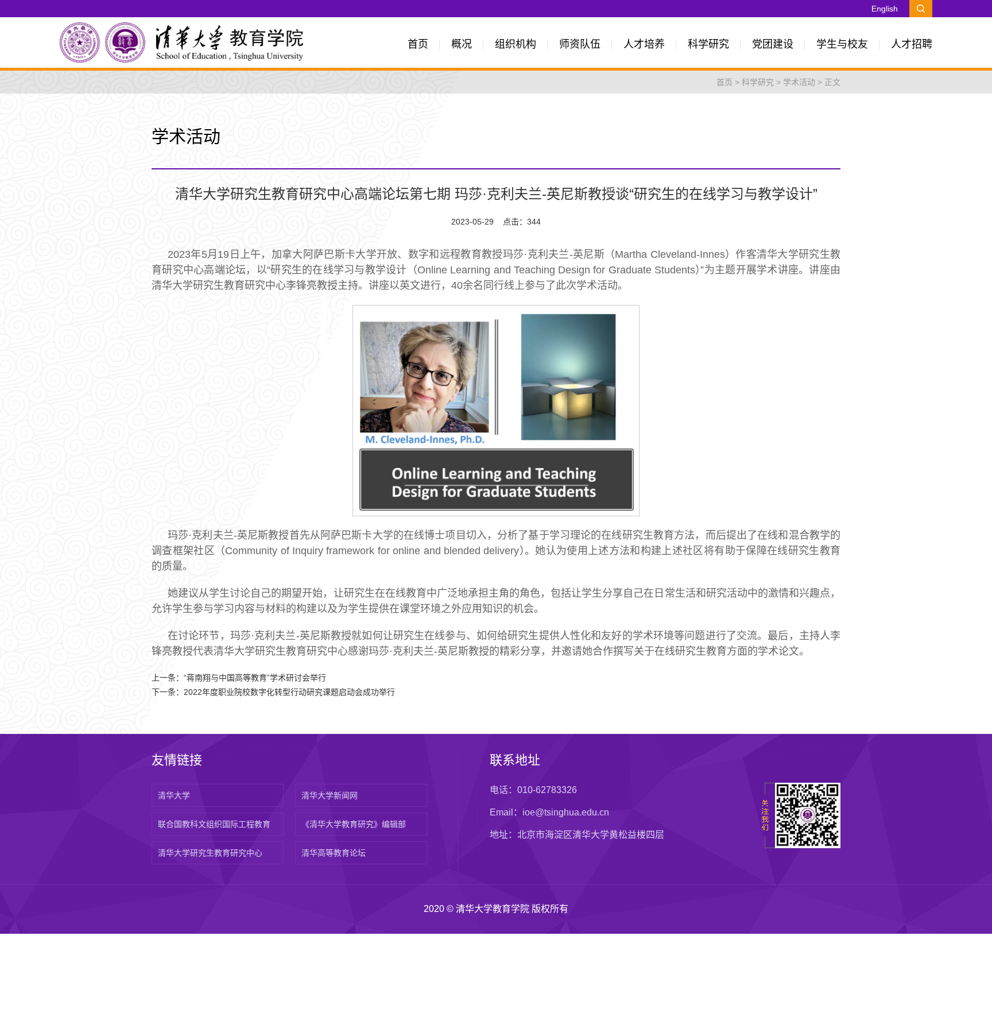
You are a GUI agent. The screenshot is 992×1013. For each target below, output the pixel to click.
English (884, 8)
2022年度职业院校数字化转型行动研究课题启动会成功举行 (289, 692)
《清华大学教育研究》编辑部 (353, 824)
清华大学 (174, 795)
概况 (461, 44)
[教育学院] (181, 42)
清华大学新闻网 (329, 795)
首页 (418, 44)
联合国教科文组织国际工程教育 (214, 824)
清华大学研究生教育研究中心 (210, 852)
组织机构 (515, 44)
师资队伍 (579, 44)
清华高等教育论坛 (333, 852)
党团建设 (772, 44)
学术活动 (799, 82)
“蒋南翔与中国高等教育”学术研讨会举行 (255, 677)
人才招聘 (911, 44)
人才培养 (644, 44)
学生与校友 (842, 44)
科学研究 (708, 44)
